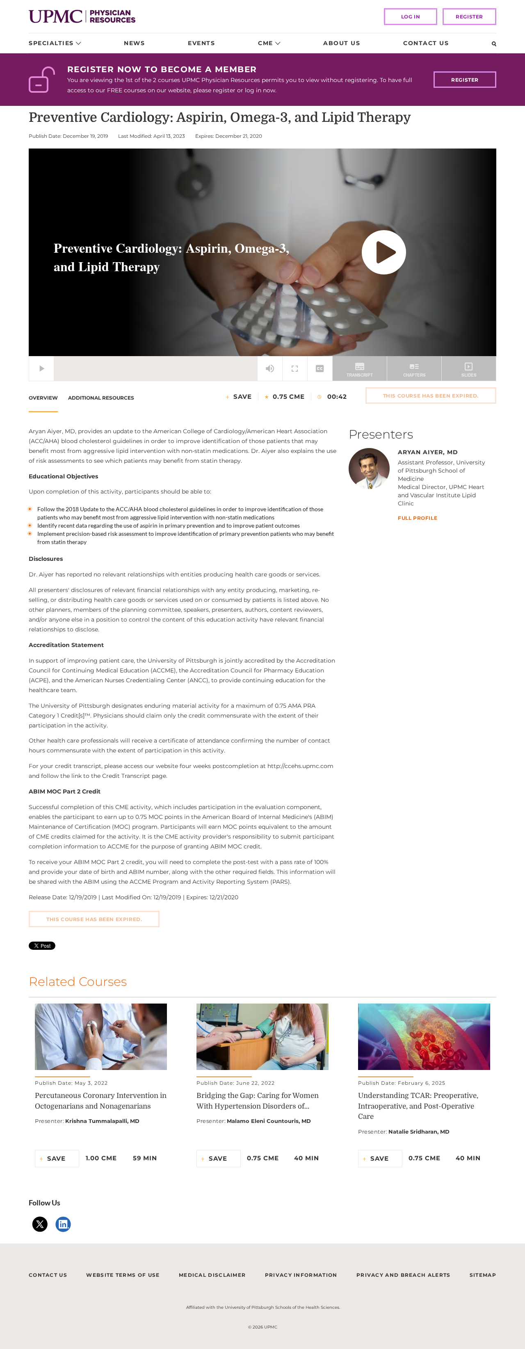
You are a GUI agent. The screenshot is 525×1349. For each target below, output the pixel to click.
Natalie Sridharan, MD (419, 1131)
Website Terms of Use (123, 1275)
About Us (341, 43)
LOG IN (410, 17)
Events (201, 43)
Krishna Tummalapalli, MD (102, 1121)
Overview (43, 398)
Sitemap (483, 1275)
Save (242, 396)
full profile (417, 518)
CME (265, 43)
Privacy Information (301, 1275)
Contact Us (426, 43)
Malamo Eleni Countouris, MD (269, 1121)
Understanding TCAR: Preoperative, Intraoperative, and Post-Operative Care (418, 1106)
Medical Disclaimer (212, 1275)
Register (469, 17)
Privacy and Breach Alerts (403, 1275)
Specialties (51, 43)
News (134, 43)
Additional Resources (101, 398)
